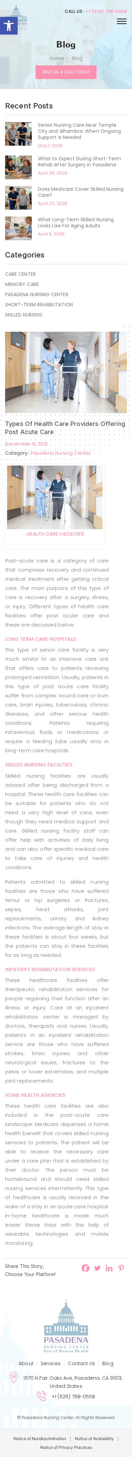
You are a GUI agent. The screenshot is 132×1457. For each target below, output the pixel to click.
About (26, 1363)
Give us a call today (66, 72)
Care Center (20, 274)
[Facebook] (85, 1268)
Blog (107, 1363)
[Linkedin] (109, 1268)
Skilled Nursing (23, 315)
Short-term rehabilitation (39, 305)
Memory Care (22, 284)
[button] (9, 26)
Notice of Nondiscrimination (40, 1438)
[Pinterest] (121, 1268)
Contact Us (81, 1363)
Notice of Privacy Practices (66, 1447)
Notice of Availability (94, 1438)
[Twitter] (97, 1268)
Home (56, 58)
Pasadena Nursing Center (36, 294)
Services (51, 1363)
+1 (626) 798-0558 (106, 11)
